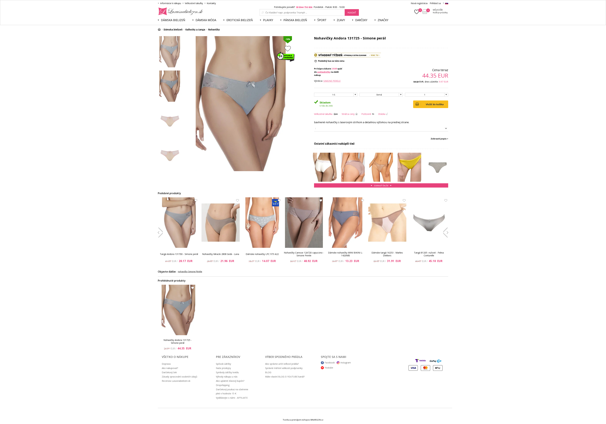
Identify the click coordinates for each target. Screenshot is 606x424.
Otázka (381, 113)
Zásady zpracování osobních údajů (179, 376)
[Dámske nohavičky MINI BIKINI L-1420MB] (346, 222)
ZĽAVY (341, 20)
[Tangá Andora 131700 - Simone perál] (179, 222)
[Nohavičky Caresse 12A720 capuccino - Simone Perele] (304, 222)
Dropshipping (222, 385)
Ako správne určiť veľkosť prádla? (282, 363)
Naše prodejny (223, 368)
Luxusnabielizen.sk (180, 11)
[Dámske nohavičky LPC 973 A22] (262, 222)
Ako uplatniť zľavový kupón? (230, 380)
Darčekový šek (169, 372)
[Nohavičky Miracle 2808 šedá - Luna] (221, 222)
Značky (383, 20)
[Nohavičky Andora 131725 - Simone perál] (178, 310)
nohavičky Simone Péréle (190, 271)
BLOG (268, 372)
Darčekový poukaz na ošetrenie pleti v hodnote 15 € (232, 391)
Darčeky (361, 20)
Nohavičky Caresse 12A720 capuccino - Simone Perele (304, 254)
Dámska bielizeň (173, 20)
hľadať (352, 12)
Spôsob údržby (223, 363)
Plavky (268, 20)
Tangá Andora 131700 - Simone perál (179, 254)
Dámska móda (206, 20)
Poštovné (366, 113)
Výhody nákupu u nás (227, 376)
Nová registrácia (419, 3)
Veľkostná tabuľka (323, 113)
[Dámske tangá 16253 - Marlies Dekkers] (387, 222)
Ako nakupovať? (170, 368)
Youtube (329, 367)
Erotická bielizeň (239, 20)
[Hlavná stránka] (160, 29)
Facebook (330, 362)
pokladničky (323, 72)
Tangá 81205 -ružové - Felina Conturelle (429, 254)
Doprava (166, 363)
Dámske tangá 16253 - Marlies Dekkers (387, 254)
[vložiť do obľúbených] (288, 48)
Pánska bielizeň (295, 20)
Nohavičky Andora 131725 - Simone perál (177, 341)
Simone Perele (332, 80)
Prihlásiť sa (435, 3)
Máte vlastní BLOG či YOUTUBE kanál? (285, 376)
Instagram (345, 362)
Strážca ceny (348, 113)
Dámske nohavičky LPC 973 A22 (262, 254)
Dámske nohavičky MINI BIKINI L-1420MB (345, 254)
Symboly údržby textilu (227, 372)
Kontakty (211, 3)
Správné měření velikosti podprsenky (284, 368)
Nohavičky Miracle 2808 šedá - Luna (220, 254)
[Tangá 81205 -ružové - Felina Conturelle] (429, 222)
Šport (322, 20)
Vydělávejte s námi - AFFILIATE (232, 397)
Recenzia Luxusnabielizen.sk (176, 380)
